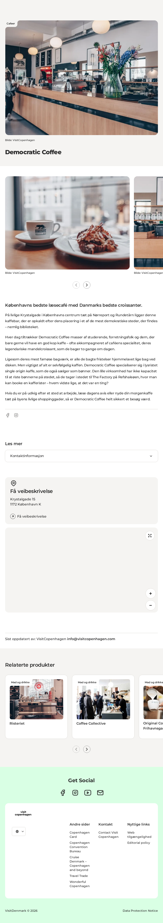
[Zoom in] (151, 593)
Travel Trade (79, 876)
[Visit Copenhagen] (23, 813)
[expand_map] (150, 535)
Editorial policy (138, 843)
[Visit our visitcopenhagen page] (62, 792)
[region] (81, 570)
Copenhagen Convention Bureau (80, 847)
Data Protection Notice (140, 911)
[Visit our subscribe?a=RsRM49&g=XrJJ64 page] (100, 792)
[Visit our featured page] (87, 792)
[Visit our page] (75, 792)
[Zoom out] (151, 605)
